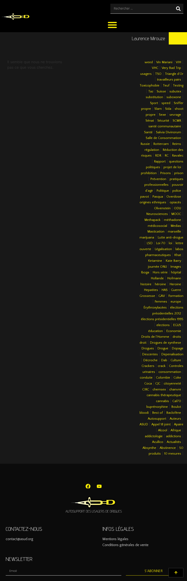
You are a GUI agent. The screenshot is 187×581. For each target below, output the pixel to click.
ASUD (144, 424)
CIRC (145, 389)
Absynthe (149, 448)
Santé (148, 132)
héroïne (160, 284)
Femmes (161, 302)
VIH (178, 62)
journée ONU (157, 267)
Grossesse (147, 296)
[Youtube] (99, 486)
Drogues (147, 348)
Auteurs (175, 419)
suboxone (173, 97)
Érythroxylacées (155, 307)
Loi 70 (160, 243)
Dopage (177, 348)
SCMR (177, 121)
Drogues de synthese (165, 343)
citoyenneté (172, 383)
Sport (154, 103)
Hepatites (151, 290)
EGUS (177, 325)
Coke (177, 377)
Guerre (176, 290)
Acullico (157, 442)
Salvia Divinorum (168, 132)
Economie (173, 331)
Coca (148, 383)
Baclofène (173, 413)
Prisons (165, 173)
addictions (173, 436)
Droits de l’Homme (155, 337)
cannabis (162, 401)
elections (163, 325)
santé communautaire (164, 126)
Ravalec (177, 155)
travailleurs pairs (169, 79)
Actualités (174, 442)
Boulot (176, 407)
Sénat (149, 121)
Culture (176, 360)
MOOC (176, 214)
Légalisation (163, 249)
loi (170, 243)
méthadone (172, 220)
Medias (176, 226)
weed (149, 62)
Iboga (145, 272)
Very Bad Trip (171, 68)
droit (143, 343)
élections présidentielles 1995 (162, 319)
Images (175, 267)
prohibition (149, 173)
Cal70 (176, 401)
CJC (157, 383)
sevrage (175, 115)
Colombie (163, 377)
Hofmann (174, 278)
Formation (175, 296)
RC (167, 155)
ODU (177, 208)
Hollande (157, 278)
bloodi (144, 413)
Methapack (152, 220)
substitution (154, 97)
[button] (112, 24)
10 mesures (172, 453)
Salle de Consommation (163, 138)
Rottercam (161, 144)
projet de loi (172, 167)
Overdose (173, 197)
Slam (158, 109)
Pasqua (157, 197)
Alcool (162, 430)
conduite (146, 377)
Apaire (178, 424)
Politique (162, 191)
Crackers (148, 366)
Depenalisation (172, 354)
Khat (177, 255)
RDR (158, 155)
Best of (157, 413)
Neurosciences (157, 214)
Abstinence (168, 448)
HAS (164, 290)
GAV (161, 296)
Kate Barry (173, 261)
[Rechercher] (178, 8)
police (176, 191)
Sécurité (163, 121)
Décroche (150, 360)
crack (162, 366)
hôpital (176, 272)
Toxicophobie (149, 85)
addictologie (154, 436)
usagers (146, 74)
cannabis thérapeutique (164, 395)
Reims (176, 144)
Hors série (160, 272)
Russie (145, 144)
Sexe (162, 115)
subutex (175, 91)
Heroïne (175, 284)
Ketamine (155, 261)
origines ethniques (153, 202)
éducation (155, 331)
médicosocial (157, 226)
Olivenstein (162, 208)
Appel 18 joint (161, 424)
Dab (164, 360)
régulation (152, 150)
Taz (150, 91)
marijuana (147, 237)
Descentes (150, 354)
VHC (155, 68)
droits (177, 337)
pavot (144, 197)
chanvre (175, 389)
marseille (174, 231)
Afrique (176, 430)
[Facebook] (88, 486)
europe (176, 302)
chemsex (159, 389)
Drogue (162, 348)
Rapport (160, 161)
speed (165, 103)
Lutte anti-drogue (170, 237)
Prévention (158, 179)
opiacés (175, 202)
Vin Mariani (164, 62)
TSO (158, 74)
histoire (145, 284)
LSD (150, 243)
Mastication (155, 231)
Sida (168, 109)
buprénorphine (157, 407)
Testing (178, 85)
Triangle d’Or (174, 74)
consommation (169, 372)
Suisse (161, 91)
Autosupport (157, 419)
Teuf (166, 85)
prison (178, 173)
